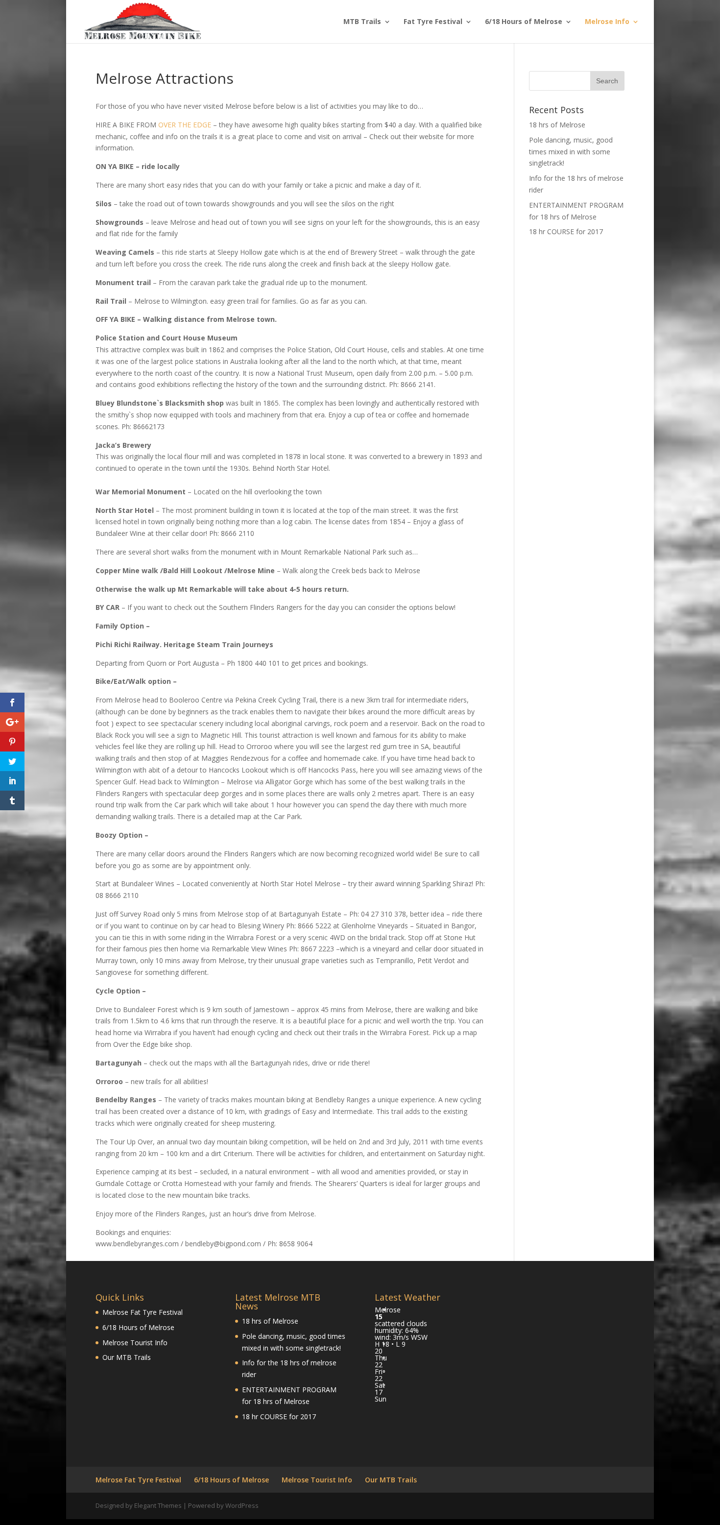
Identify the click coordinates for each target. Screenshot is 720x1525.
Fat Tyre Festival (433, 22)
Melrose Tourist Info (135, 1342)
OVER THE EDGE (184, 124)
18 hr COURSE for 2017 (566, 231)
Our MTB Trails (126, 1357)
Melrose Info (607, 22)
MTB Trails (362, 22)
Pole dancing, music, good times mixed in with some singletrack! (571, 151)
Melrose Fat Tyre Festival (142, 1312)
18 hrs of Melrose (557, 124)
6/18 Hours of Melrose (523, 22)
